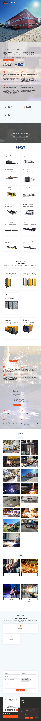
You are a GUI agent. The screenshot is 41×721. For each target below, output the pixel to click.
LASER (23, 704)
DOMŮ (23, 700)
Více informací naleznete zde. (24, 715)
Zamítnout (27, 717)
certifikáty (20, 139)
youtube (21, 437)
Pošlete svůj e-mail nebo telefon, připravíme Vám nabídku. (11, 717)
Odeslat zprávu (20, 690)
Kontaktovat (13, 360)
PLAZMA (23, 702)
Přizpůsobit (36, 717)
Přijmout (31, 717)
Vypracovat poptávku (8, 60)
